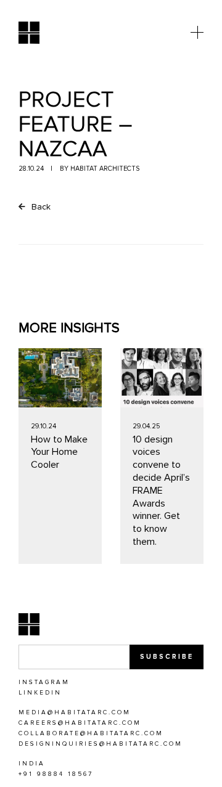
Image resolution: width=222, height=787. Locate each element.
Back (40, 207)
